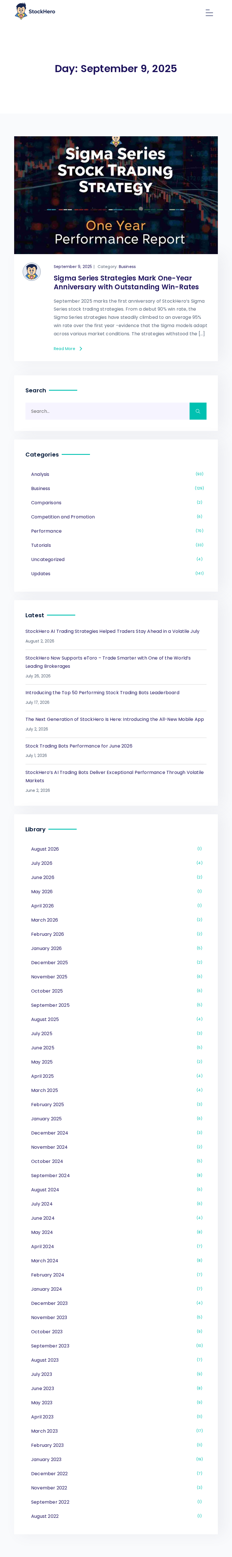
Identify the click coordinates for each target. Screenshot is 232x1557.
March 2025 (116, 1090)
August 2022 (115, 1516)
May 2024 (116, 1232)
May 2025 (116, 1062)
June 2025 (116, 1048)
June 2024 (116, 1218)
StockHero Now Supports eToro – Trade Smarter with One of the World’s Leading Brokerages (108, 662)
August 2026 (115, 849)
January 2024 (116, 1289)
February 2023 (116, 1445)
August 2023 (116, 1360)
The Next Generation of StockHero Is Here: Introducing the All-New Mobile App (114, 719)
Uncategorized (116, 559)
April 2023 (116, 1417)
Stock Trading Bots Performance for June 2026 (78, 746)
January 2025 (116, 1119)
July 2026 (116, 863)
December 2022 (116, 1473)
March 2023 (116, 1431)
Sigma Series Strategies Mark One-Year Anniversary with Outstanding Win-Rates (126, 282)
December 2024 (116, 1133)
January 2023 (116, 1459)
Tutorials (116, 545)
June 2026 (116, 877)
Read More (64, 349)
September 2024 (116, 1175)
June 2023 (116, 1388)
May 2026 (115, 891)
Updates (116, 573)
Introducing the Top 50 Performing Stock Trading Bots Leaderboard (102, 692)
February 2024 (116, 1275)
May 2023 (116, 1402)
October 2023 (116, 1331)
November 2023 (116, 1317)
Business (127, 266)
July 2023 (116, 1374)
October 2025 (116, 991)
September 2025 (116, 1005)
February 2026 (116, 934)
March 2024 (116, 1260)
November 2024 (116, 1147)
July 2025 (116, 1033)
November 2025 (116, 977)
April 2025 (116, 1076)
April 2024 (116, 1246)
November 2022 (116, 1488)
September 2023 (116, 1346)
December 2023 (116, 1303)
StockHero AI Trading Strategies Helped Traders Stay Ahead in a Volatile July (112, 631)
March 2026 (116, 920)
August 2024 (116, 1189)
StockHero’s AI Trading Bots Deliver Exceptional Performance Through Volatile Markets (114, 776)
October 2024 (116, 1161)
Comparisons (116, 502)
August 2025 (116, 1019)
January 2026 (116, 948)
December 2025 (116, 962)
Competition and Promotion (116, 517)
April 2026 (115, 906)
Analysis (116, 474)
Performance (116, 531)
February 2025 (116, 1104)
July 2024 (116, 1204)
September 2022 (115, 1502)
